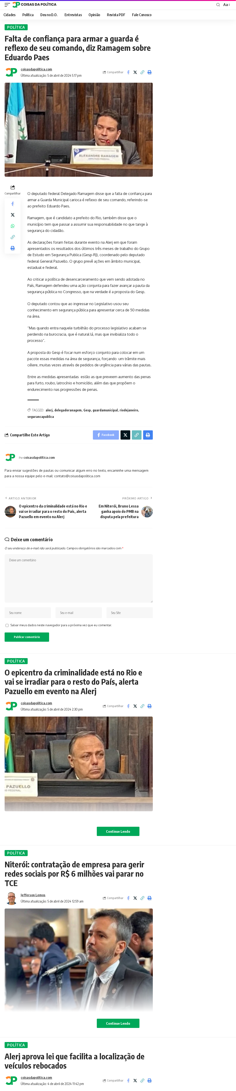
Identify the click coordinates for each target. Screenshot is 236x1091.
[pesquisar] (218, 5)
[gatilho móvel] (8, 5)
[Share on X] (135, 72)
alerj (49, 410)
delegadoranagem (68, 410)
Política (16, 27)
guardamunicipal (105, 410)
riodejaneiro (129, 410)
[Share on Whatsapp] (12, 225)
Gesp (87, 410)
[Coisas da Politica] (34, 5)
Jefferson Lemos (33, 895)
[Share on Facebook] (128, 72)
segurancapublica (40, 417)
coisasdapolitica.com (36, 69)
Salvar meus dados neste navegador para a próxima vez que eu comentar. (61, 625)
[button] (142, 72)
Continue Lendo (118, 831)
